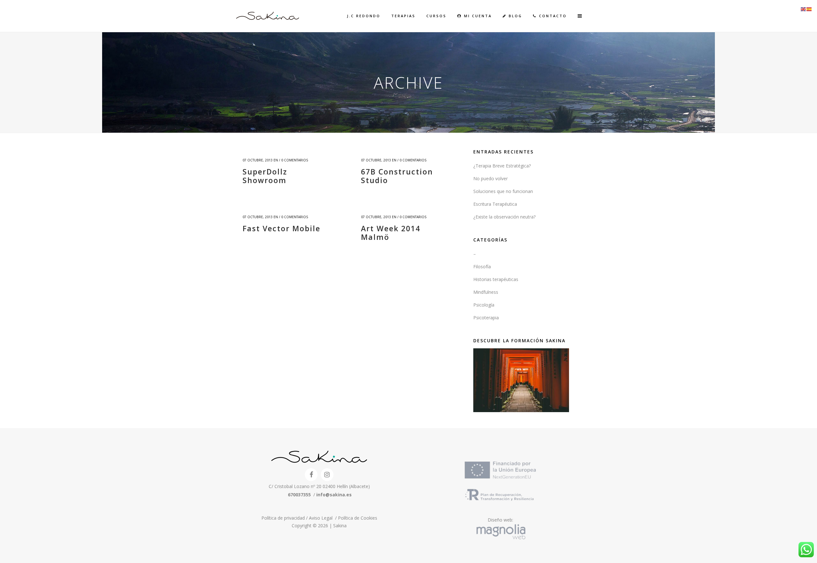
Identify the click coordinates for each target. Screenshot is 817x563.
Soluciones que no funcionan (503, 191)
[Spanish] (809, 9)
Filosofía (482, 266)
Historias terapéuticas (495, 279)
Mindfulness (485, 292)
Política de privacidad (283, 518)
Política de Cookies (357, 518)
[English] (803, 9)
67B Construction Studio (397, 176)
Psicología (483, 305)
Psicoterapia (486, 318)
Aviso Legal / (323, 518)
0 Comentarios (294, 160)
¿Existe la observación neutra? (504, 217)
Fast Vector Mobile (281, 228)
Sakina (340, 525)
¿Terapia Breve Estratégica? (502, 166)
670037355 (299, 495)
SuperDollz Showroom (265, 176)
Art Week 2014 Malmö (390, 232)
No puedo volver (490, 178)
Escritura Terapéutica (495, 204)
